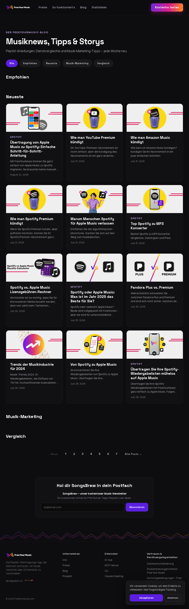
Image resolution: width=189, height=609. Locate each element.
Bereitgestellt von (14, 580)
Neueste (51, 63)
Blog (83, 7)
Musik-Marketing (77, 63)
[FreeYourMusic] (18, 7)
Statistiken (99, 7)
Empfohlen (30, 63)
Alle (11, 63)
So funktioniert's (63, 7)
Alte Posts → (133, 454)
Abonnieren (137, 507)
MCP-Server (112, 565)
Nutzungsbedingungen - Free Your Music (164, 579)
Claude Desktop (114, 576)
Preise (43, 7)
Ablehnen (172, 597)
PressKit (67, 576)
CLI (106, 571)
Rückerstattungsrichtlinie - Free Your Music (163, 570)
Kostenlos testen (167, 7)
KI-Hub (108, 560)
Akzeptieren (146, 597)
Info (65, 560)
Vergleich (103, 63)
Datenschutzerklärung (160, 563)
